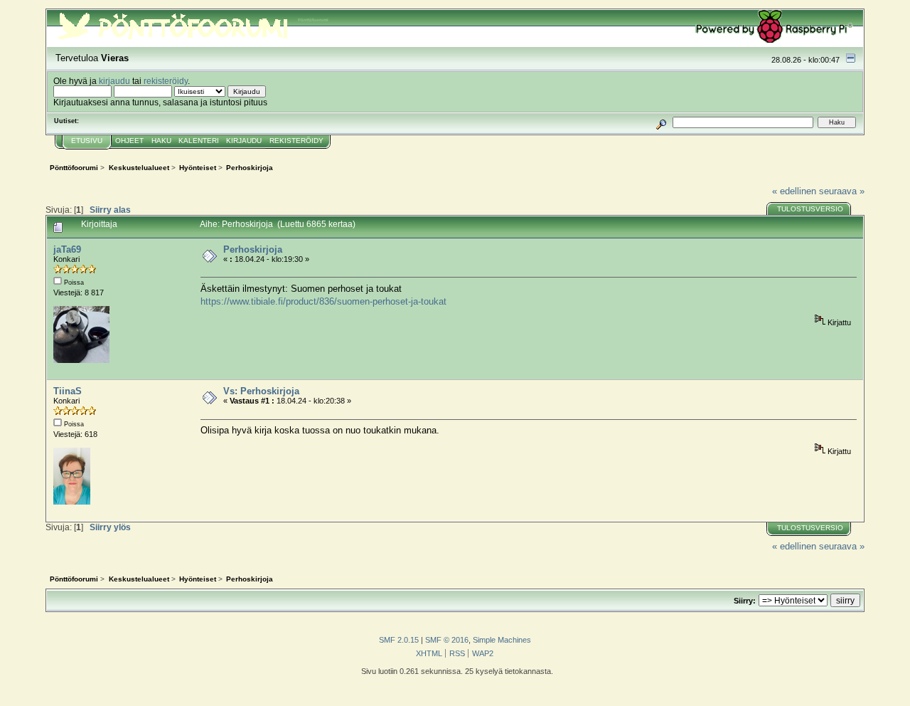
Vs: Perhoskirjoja (261, 391)
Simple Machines (502, 640)
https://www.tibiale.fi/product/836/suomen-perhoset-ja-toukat (323, 301)
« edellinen (794, 191)
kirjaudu (114, 80)
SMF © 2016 (447, 640)
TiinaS (67, 391)
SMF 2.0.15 (399, 640)
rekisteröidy (166, 80)
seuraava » (841, 191)
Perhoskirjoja (252, 249)
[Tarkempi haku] (661, 122)
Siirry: (745, 600)
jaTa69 (67, 249)
